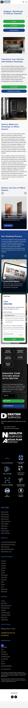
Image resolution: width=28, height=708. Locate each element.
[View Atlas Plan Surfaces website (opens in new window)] (12, 441)
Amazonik (3, 560)
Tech (2, 586)
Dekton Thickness (5, 533)
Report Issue (4, 617)
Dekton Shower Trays (8, 364)
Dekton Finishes (5, 530)
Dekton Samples (5, 514)
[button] (2, 645)
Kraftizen (3, 568)
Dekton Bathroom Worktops (8, 357)
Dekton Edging (4, 523)
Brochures (3, 651)
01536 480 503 (5, 635)
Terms (14, 320)
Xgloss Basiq (4, 589)
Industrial (3, 565)
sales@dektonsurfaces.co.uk (8, 632)
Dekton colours (5, 519)
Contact (3, 600)
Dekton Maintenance (6, 605)
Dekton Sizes (4, 528)
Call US (14, 21)
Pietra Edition (4, 575)
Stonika (3, 584)
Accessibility (4, 647)
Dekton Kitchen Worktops (8, 351)
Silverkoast (4, 579)
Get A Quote (14, 87)
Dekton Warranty (5, 607)
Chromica (3, 563)
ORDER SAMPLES (14, 30)
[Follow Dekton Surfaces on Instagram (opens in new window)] (12, 696)
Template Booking (5, 612)
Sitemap (3, 663)
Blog (2, 649)
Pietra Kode (4, 577)
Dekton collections (5, 521)
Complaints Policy (5, 656)
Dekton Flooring (20, 357)
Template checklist (5, 615)
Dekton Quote (4, 512)
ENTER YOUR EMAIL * (8, 312)
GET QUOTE (14, 25)
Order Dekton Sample (14, 91)
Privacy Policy (20, 320)
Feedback (3, 610)
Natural (3, 570)
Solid (2, 582)
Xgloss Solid (4, 591)
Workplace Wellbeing (6, 665)
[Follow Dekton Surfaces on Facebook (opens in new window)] (15, 696)
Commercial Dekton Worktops (20, 351)
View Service (8, 225)
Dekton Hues (4, 526)
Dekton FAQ (4, 603)
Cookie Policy (4, 654)
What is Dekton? (5, 516)
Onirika (3, 572)
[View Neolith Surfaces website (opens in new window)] (12, 435)
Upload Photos (4, 619)
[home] (6, 2)
